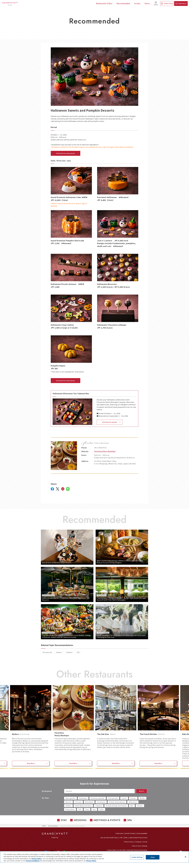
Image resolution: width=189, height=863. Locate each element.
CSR (121, 837)
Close (153, 857)
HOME (44, 826)
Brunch (68, 802)
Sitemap (144, 846)
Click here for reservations (65, 153)
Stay (87, 809)
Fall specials (47, 652)
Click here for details (109, 422)
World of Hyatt (130, 833)
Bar (131, 806)
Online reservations (117, 802)
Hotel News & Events (83, 806)
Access (145, 842)
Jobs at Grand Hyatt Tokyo (109, 837)
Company (138, 842)
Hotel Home (119, 833)
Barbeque (83, 798)
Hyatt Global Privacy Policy (138, 837)
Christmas (101, 802)
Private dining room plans (116, 806)
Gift (78, 652)
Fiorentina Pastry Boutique (104, 451)
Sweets (59, 652)
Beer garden (70, 798)
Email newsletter (142, 833)
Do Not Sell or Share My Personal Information (132, 850)
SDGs (102, 809)
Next (183, 726)
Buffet (142, 798)
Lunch (124, 798)
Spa (94, 809)
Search (141, 791)
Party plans (70, 809)
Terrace (78, 802)
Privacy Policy (128, 842)
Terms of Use (136, 846)
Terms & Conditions (32, 861)
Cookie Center (111, 850)
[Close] (185, 856)
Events (140, 806)
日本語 (156, 5)
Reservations (182, 3)
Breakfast (89, 802)
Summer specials (97, 798)
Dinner (133, 798)
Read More (31, 763)
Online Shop (168, 3)
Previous (6, 726)
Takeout (69, 652)
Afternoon (133, 802)
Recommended (53, 826)
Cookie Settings (137, 857)
